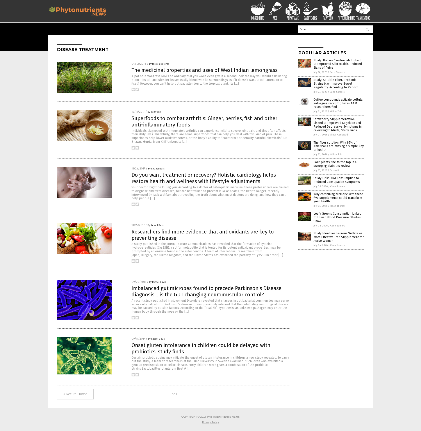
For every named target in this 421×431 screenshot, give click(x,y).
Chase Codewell (339, 134)
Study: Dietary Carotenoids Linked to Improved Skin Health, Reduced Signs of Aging (338, 64)
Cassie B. (334, 170)
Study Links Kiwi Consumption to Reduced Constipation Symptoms (337, 180)
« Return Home (75, 394)
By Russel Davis (156, 225)
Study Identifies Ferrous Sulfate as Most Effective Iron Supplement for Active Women (339, 237)
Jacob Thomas (337, 206)
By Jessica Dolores (159, 63)
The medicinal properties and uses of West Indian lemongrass (205, 70)
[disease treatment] (77, 16)
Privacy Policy (210, 422)
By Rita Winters (156, 168)
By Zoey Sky (154, 111)
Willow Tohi (336, 111)
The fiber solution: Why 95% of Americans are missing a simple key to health (339, 146)
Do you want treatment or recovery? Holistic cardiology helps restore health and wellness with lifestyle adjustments (204, 178)
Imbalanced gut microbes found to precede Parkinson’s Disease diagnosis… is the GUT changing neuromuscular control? (207, 291)
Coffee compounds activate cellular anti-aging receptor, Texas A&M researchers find (339, 103)
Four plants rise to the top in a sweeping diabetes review (335, 164)
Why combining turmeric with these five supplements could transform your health (338, 197)
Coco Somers (337, 72)
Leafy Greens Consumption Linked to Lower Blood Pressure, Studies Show (337, 217)
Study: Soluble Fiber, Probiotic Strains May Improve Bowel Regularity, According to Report (336, 83)
